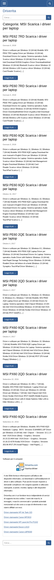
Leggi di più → (11, 78)
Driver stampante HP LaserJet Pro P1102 (21, 522)
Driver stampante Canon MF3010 (17, 517)
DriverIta (9, 11)
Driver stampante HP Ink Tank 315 (18, 512)
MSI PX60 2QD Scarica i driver (25, 374)
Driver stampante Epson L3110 (16, 527)
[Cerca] (48, 17)
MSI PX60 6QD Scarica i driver (25, 417)
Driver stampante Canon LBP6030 (18, 532)
